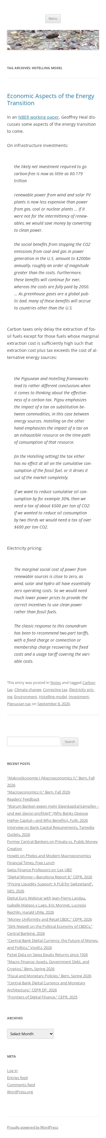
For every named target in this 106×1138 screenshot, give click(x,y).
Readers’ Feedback (23, 799)
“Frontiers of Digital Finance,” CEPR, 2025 (42, 997)
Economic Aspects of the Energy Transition (50, 99)
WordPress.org (20, 1091)
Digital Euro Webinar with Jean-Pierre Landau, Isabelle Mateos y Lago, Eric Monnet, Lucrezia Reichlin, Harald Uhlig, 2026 (46, 905)
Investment (79, 696)
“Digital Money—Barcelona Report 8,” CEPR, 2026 (49, 876)
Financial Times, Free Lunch (31, 862)
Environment (25, 696)
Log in (12, 1070)
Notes (55, 682)
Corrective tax (55, 689)
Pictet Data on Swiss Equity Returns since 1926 (47, 954)
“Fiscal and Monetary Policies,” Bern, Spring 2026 (49, 975)
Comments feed (21, 1084)
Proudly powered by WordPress (32, 1127)
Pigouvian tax (19, 703)
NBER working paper (38, 117)
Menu (53, 18)
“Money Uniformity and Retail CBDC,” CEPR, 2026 (49, 919)
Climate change (27, 689)
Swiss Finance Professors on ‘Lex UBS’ (39, 869)
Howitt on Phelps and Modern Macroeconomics (49, 855)
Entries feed (17, 1077)
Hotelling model (53, 696)
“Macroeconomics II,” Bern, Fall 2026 (38, 792)
